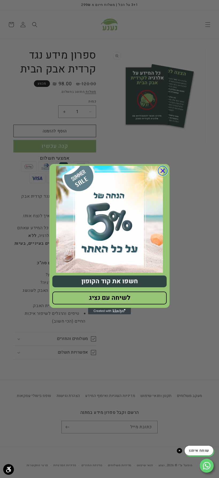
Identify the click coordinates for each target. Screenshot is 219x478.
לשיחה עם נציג (109, 298)
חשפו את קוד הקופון (109, 281)
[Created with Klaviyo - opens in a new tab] (109, 311)
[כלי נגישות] (8, 469)
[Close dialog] (162, 170)
